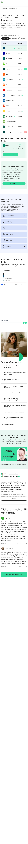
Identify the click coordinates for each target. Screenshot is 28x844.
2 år (16, 284)
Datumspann (4, 320)
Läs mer (14, 498)
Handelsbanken (8, 278)
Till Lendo (12, 184)
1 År (11, 284)
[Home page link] (7, 3)
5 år (27, 284)
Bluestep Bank (10, 132)
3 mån (4, 284)
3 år (21, 284)
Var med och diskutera (14, 574)
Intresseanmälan (10, 155)
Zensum (8, 145)
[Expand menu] (26, 3)
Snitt (6, 274)
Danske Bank (10, 48)
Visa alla (14, 281)
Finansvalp (3, 11)
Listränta (14, 38)
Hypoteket (9, 58)
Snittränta (5, 38)
